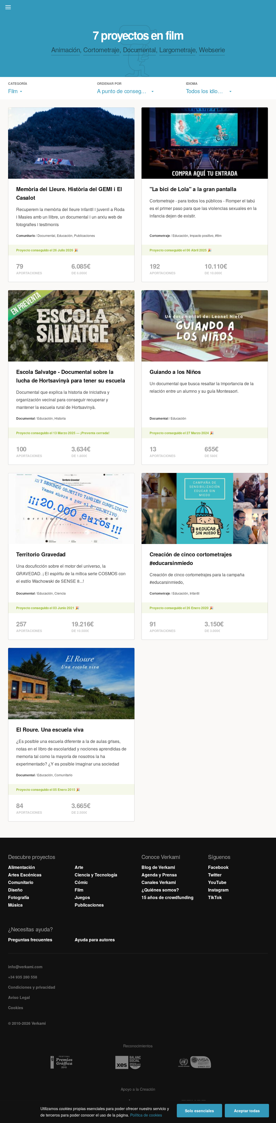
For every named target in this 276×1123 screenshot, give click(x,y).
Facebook (218, 867)
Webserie (212, 49)
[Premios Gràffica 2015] (71, 1062)
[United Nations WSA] (204, 1062)
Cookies (15, 1007)
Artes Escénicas (25, 875)
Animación (65, 49)
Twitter (215, 875)
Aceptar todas (247, 1110)
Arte (79, 867)
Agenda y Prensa (159, 875)
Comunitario (20, 882)
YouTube (217, 882)
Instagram (218, 890)
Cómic (81, 882)
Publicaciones (89, 905)
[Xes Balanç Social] (138, 1062)
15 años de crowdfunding (168, 897)
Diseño (15, 890)
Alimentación (21, 867)
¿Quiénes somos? (160, 890)
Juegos (82, 897)
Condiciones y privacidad (31, 987)
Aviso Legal (19, 997)
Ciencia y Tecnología (96, 875)
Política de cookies (146, 1115)
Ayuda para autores (95, 939)
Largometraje (177, 49)
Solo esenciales (199, 1110)
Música (15, 905)
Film (79, 890)
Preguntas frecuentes (30, 939)
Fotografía (18, 897)
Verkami (138, 9)
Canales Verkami (159, 882)
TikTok (215, 897)
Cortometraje (101, 49)
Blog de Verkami (158, 867)
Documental (139, 49)
